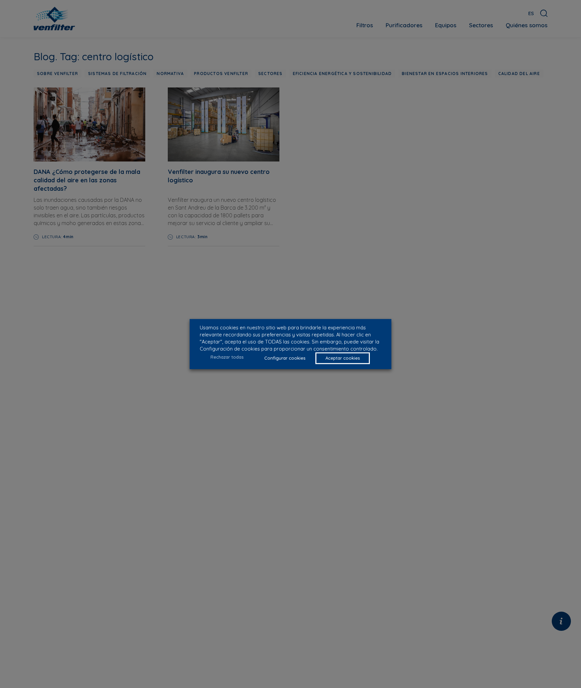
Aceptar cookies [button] (342, 358)
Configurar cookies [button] (284, 358)
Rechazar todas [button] (226, 357)
